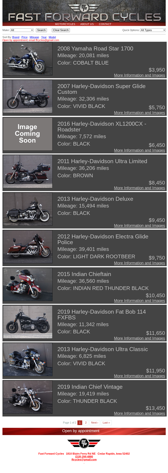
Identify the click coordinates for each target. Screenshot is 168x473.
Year (44, 37)
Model (52, 37)
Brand (15, 37)
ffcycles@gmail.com (84, 459)
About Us (87, 24)
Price (24, 37)
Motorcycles (65, 24)
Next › (94, 422)
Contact (105, 24)
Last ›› (106, 422)
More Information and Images (139, 75)
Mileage (34, 37)
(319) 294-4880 (84, 456)
